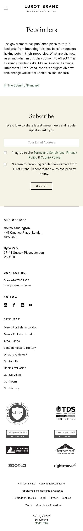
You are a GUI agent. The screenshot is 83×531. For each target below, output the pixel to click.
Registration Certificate (52, 484)
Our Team (10, 381)
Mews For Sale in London (20, 327)
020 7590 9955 (20, 280)
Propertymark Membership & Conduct (41, 491)
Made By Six (41, 523)
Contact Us (11, 361)
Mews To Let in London (19, 334)
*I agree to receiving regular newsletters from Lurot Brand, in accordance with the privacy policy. (44, 169)
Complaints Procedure (48, 505)
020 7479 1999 (22, 286)
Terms (28, 505)
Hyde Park (11, 248)
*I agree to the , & (44, 155)
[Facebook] (14, 305)
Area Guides (12, 341)
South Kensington (17, 228)
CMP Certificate (26, 484)
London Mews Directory (20, 347)
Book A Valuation (15, 368)
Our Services (12, 374)
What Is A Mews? (15, 354)
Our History (11, 388)
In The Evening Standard (21, 85)
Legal (43, 498)
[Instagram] (5, 305)
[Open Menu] (6, 8)
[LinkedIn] (22, 305)
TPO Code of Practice (24, 498)
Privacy (54, 498)
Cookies (66, 498)
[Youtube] (30, 305)
